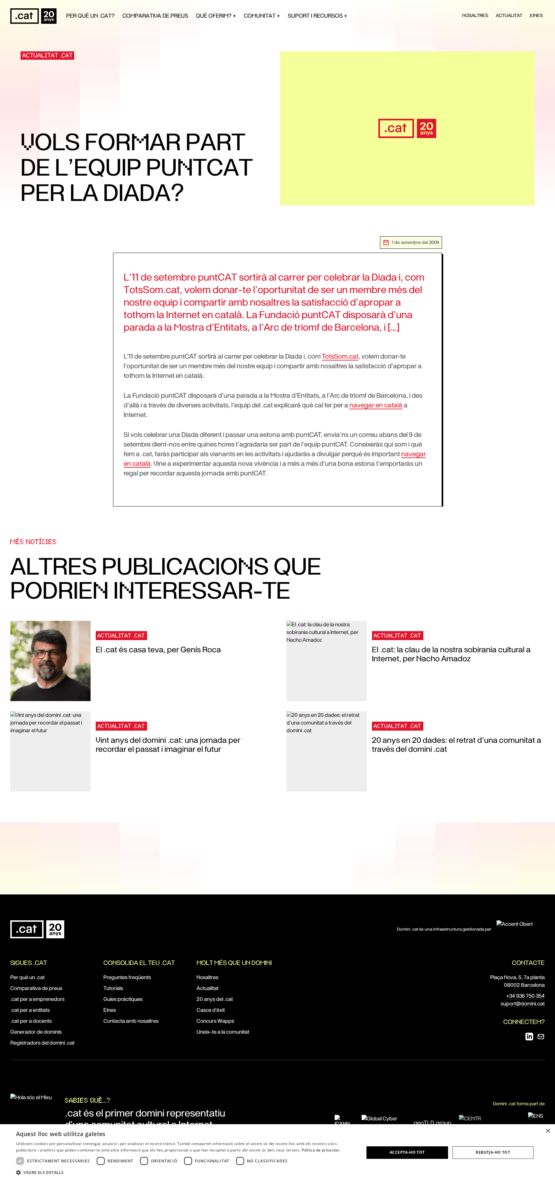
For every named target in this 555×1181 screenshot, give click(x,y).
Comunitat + (262, 16)
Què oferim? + (216, 16)
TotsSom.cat (340, 356)
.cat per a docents (31, 1021)
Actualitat (509, 15)
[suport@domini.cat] (541, 1036)
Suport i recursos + (317, 16)
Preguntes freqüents (127, 977)
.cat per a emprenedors (37, 999)
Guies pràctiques (123, 999)
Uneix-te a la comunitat (223, 1032)
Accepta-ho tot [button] (407, 1152)
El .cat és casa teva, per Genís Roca (158, 649)
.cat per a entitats (30, 1010)
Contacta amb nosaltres (131, 1021)
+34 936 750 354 (525, 996)
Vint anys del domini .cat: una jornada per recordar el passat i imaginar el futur (168, 744)
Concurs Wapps (215, 1021)
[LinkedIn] (529, 1036)
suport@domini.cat (523, 1004)
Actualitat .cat (47, 55)
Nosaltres (475, 15)
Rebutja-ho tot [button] (493, 1152)
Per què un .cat (27, 977)
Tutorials (113, 988)
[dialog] (277, 1152)
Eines (536, 15)
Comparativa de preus (155, 16)
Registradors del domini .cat (42, 1043)
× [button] (547, 1131)
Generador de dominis (36, 1032)
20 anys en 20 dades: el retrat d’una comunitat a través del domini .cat (456, 744)
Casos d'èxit (211, 1010)
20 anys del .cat (215, 999)
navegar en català (375, 405)
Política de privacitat (321, 1150)
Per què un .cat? (90, 16)
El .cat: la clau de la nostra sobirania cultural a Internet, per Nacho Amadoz (451, 654)
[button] (185, 1172)
